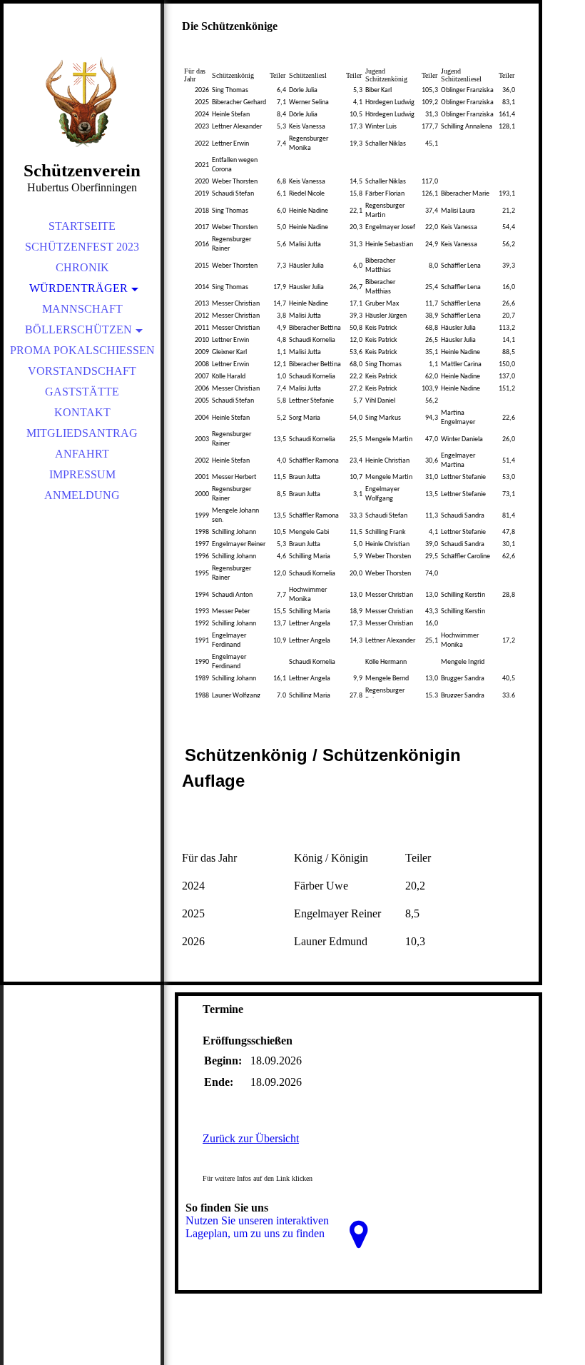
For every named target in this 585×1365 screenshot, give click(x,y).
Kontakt (82, 412)
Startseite (82, 226)
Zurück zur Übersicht (251, 1138)
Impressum (82, 474)
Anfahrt (82, 454)
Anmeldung (82, 495)
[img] (82, 99)
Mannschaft (82, 309)
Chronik (82, 267)
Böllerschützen (78, 329)
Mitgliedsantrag (82, 433)
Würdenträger (78, 288)
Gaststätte (82, 392)
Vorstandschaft (82, 371)
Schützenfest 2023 (82, 247)
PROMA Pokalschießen (82, 350)
